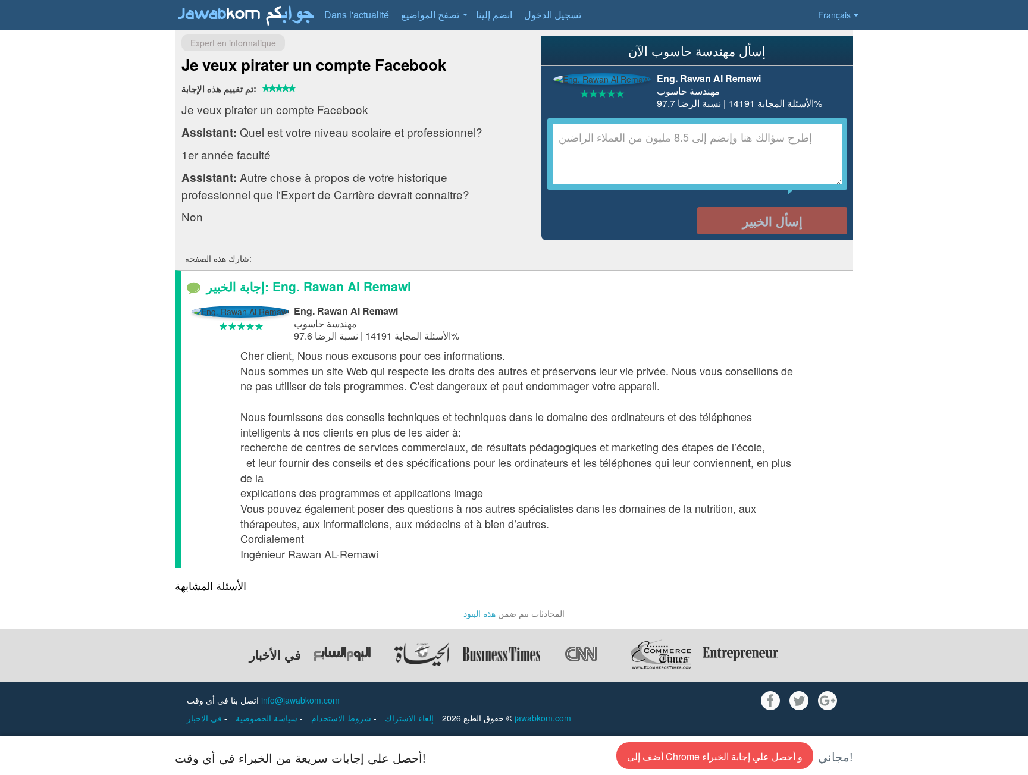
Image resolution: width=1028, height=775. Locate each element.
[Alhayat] (421, 654)
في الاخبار (205, 718)
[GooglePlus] (827, 700)
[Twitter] (798, 700)
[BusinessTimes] (501, 654)
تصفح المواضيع (430, 14)
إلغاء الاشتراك (409, 718)
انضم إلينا (494, 14)
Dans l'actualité (356, 14)
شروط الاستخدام (342, 718)
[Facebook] (770, 700)
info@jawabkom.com (300, 700)
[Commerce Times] (661, 654)
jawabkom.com (543, 718)
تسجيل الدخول (552, 14)
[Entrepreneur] (740, 654)
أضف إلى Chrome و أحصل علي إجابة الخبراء (715, 756)
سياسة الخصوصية (268, 718)
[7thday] (342, 654)
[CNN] (581, 654)
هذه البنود (479, 613)
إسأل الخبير (772, 221)
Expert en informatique (233, 43)
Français (834, 15)
